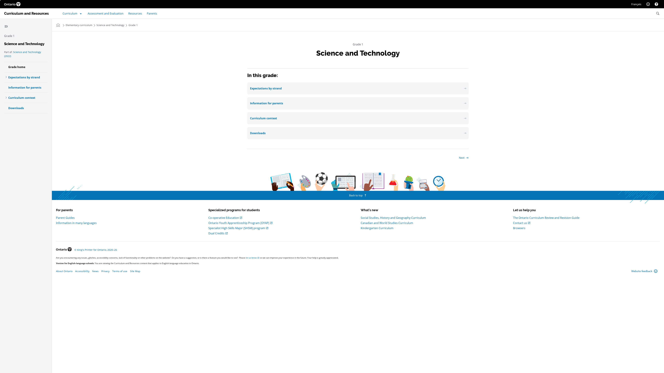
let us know (251, 257)
